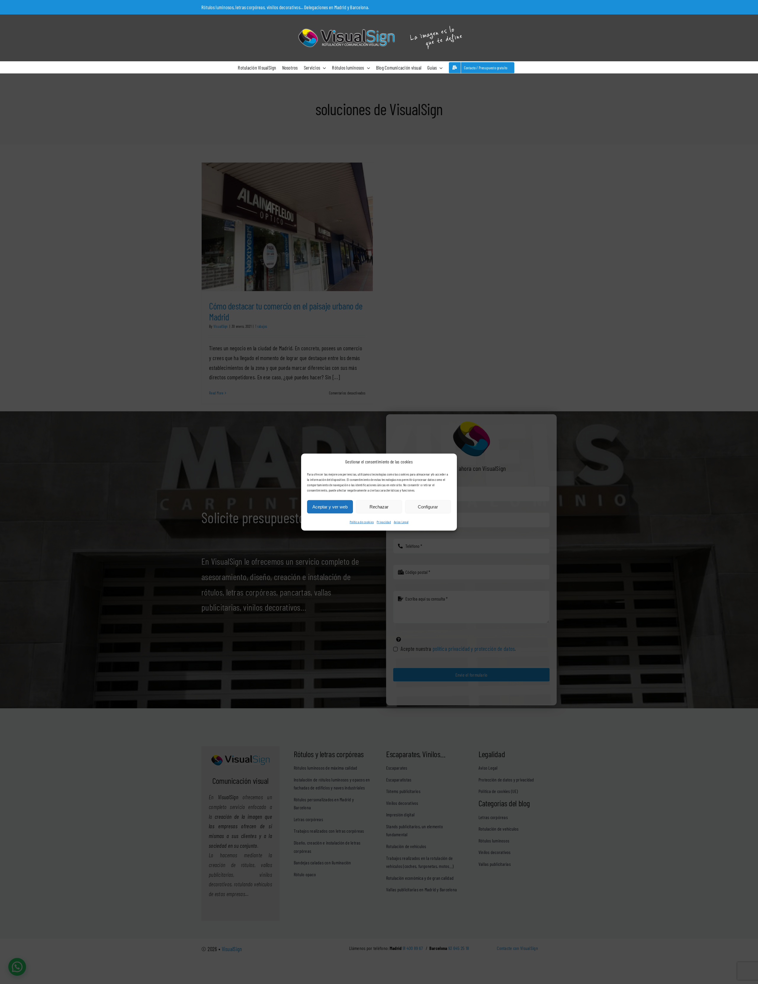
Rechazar (379, 506)
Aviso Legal (401, 522)
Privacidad (384, 522)
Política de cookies (362, 522)
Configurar (428, 506)
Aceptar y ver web (330, 506)
